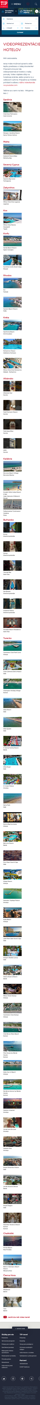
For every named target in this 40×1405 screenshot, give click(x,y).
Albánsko (8, 378)
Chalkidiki (8, 1233)
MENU (17, 4)
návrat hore (21, 1328)
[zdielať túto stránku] (31, 1378)
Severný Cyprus (11, 164)
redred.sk (32, 1398)
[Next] (36, 11)
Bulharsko (8, 519)
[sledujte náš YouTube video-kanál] (22, 1378)
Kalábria (7, 458)
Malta (6, 141)
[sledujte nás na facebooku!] (4, 1378)
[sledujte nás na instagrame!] (13, 1378)
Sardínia (7, 99)
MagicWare (14, 1397)
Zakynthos (8, 187)
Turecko (7, 638)
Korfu (6, 233)
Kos (5, 210)
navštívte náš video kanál (18, 1317)
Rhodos (7, 275)
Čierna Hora (9, 1275)
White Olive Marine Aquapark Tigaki (9, 227)
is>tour (18, 1398)
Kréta (6, 317)
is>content (32, 1397)
